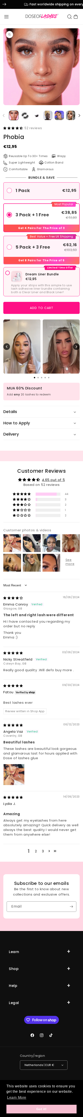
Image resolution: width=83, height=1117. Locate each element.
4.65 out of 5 (53, 479)
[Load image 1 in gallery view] (13, 115)
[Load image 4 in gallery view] (48, 115)
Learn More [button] (16, 1097)
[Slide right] (79, 115)
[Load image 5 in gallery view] (59, 115)
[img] (13, 597)
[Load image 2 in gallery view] (25, 115)
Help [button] (13, 985)
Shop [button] (14, 968)
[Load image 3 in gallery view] (36, 115)
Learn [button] (14, 951)
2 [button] (36, 851)
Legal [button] (14, 1002)
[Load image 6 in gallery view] (70, 115)
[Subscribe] (71, 906)
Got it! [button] (41, 1109)
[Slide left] (4, 115)
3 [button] (43, 851)
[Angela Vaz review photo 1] (14, 774)
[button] (6, 17)
